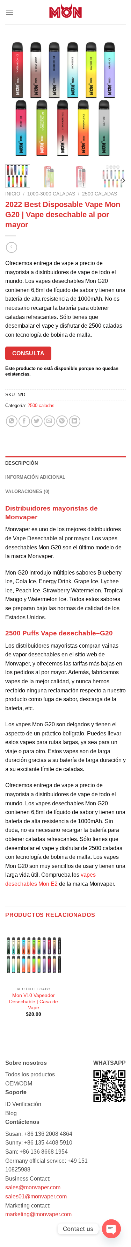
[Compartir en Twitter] (37, 421)
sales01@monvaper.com (36, 1196)
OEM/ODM (18, 1083)
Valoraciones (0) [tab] (27, 491)
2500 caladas (99, 194)
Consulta (28, 353)
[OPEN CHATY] (111, 1228)
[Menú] (9, 12)
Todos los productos (30, 1074)
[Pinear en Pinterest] (62, 421)
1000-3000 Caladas (51, 194)
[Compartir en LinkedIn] (74, 421)
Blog (11, 1113)
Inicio (12, 194)
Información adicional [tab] (35, 477)
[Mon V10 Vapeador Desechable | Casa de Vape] (33, 955)
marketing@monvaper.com (38, 1214)
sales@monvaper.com (32, 1187)
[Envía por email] (49, 421)
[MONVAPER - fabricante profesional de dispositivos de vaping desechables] (66, 12)
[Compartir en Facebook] (24, 421)
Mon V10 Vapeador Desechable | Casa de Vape (33, 1001)
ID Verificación (23, 1104)
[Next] (114, 99)
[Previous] (16, 99)
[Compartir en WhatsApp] (11, 421)
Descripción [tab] (21, 463)
